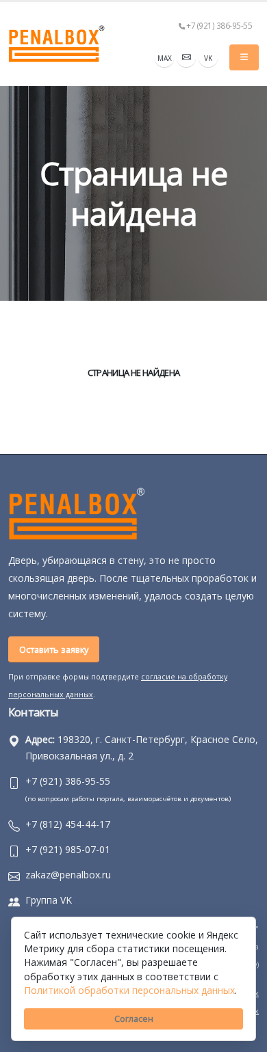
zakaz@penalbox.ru (68, 874)
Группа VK (48, 899)
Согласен (133, 1018)
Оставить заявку (53, 649)
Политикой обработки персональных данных (129, 990)
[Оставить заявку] (186, 57)
